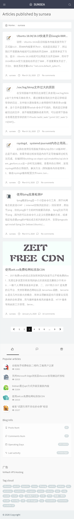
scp (41, 500)
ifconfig (15, 500)
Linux (34, 486)
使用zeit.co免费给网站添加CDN (25, 269)
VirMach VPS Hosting (13, 472)
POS (49, 496)
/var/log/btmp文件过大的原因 (36, 87)
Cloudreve (50, 500)
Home (11, 25)
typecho (25, 486)
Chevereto (62, 500)
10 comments (48, 313)
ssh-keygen (32, 500)
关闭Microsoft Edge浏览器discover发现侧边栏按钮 (38, 375)
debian (61, 486)
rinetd (6, 496)
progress (31, 491)
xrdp (64, 491)
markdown (19, 491)
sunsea (12, 75)
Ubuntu (7, 486)
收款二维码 (59, 496)
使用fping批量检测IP (30, 194)
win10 (16, 486)
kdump (49, 491)
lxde (57, 491)
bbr (68, 486)
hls (21, 496)
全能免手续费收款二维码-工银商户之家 (33, 365)
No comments (48, 75)
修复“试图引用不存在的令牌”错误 (30, 406)
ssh (23, 500)
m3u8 (14, 496)
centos (52, 486)
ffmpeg (43, 486)
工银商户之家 (31, 496)
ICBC (43, 496)
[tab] (12, 349)
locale (6, 500)
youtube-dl (9, 505)
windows (8, 491)
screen (41, 491)
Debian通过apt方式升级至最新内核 (30, 385)
